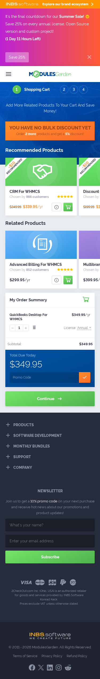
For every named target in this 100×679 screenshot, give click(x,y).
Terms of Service (25, 656)
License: (76, 328)
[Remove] (34, 327)
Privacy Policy (52, 656)
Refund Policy (77, 656)
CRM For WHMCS (25, 191)
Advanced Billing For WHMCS (36, 264)
